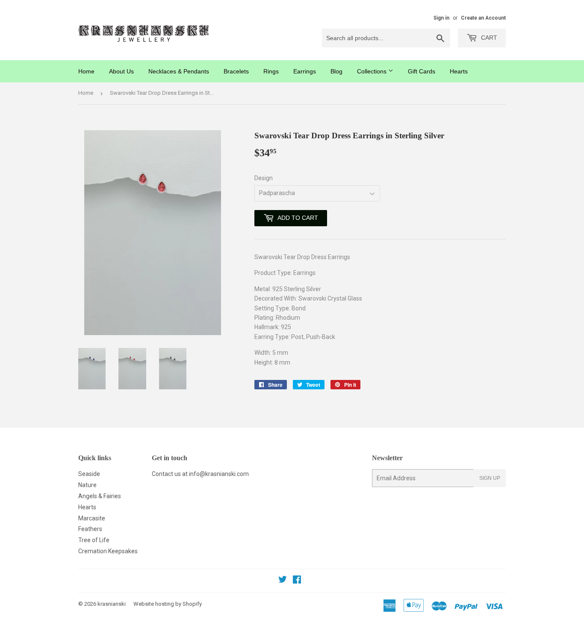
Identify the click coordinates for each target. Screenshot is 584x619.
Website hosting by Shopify (167, 604)
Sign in (441, 18)
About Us (121, 71)
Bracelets (236, 71)
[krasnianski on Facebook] (296, 580)
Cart (488, 37)
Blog (336, 71)
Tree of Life (93, 540)
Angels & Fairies (99, 496)
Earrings (304, 71)
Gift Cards (421, 71)
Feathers (90, 529)
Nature (87, 485)
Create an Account (483, 18)
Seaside (89, 473)
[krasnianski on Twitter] (282, 580)
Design (263, 178)
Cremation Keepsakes (108, 551)
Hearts (459, 71)
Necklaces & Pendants (178, 71)
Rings (271, 71)
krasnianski (111, 604)
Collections (372, 71)
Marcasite (91, 518)
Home (86, 71)
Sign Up (489, 478)
